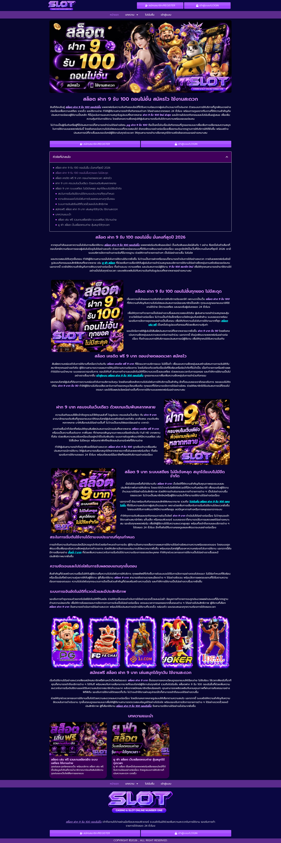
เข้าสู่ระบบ (166, 15)
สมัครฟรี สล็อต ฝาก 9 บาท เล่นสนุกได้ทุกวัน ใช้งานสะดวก (86, 209)
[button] (227, 157)
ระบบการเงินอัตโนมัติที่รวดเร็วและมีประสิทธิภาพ (83, 204)
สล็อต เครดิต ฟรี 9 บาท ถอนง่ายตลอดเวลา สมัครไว (83, 178)
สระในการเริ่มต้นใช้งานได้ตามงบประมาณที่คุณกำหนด (86, 194)
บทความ (129, 15)
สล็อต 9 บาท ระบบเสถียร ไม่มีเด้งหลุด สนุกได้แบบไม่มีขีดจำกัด (88, 188)
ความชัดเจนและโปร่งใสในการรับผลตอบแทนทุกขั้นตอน (86, 199)
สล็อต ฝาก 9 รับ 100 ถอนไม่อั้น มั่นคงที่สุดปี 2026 (82, 168)
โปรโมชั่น (149, 15)
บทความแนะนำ (63, 214)
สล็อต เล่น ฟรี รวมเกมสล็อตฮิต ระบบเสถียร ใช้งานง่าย (87, 220)
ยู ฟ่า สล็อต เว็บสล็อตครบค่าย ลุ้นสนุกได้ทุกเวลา (84, 225)
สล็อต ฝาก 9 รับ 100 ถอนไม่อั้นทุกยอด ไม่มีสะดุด (81, 173)
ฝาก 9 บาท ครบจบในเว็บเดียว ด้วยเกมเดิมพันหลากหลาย (85, 183)
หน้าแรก (114, 15)
